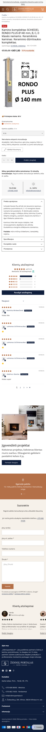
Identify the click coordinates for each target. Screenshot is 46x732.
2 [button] (20, 387)
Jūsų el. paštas (8, 538)
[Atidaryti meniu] (3, 9)
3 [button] (23, 387)
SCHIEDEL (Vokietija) (18, 46)
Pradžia (4, 15)
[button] (13, 276)
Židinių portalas (22, 719)
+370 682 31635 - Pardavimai (16, 692)
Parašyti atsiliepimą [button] (23, 292)
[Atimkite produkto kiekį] (4, 160)
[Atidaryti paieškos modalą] (7, 9)
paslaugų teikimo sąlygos (22, 594)
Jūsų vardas (6, 528)
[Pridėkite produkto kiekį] (12, 160)
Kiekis (4, 155)
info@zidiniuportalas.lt (33, 191)
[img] (6, 307)
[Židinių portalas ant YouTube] (10, 671)
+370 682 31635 (13, 191)
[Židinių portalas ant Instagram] (6, 671)
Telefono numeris (8, 549)
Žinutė (5, 559)
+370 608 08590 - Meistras (15, 687)
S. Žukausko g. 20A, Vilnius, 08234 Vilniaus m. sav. (24, 700)
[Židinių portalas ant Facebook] (3, 671)
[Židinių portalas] (23, 9)
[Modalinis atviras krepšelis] (42, 9)
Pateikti (7, 586)
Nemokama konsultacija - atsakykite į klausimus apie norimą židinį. (23, 3)
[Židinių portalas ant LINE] (13, 671)
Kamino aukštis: (9, 129)
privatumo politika (7, 594)
